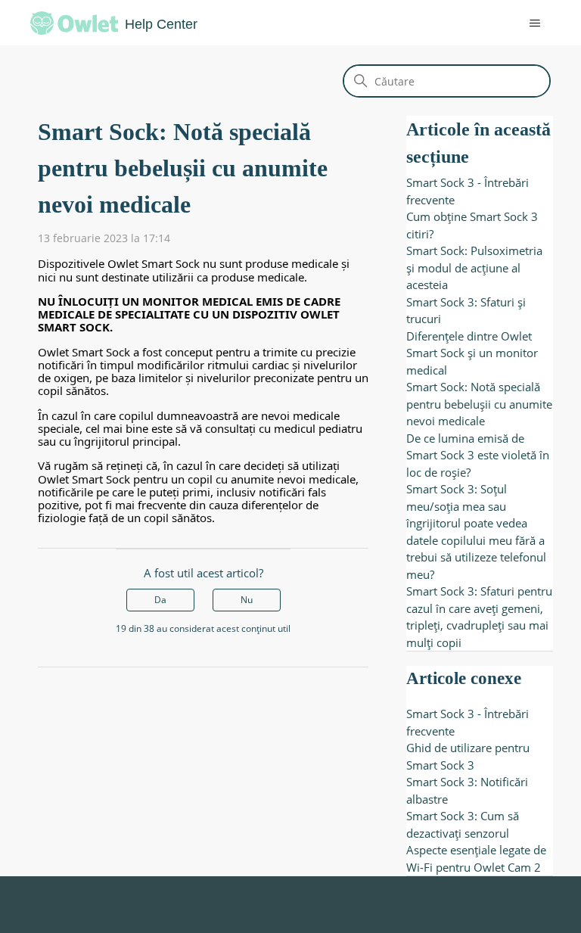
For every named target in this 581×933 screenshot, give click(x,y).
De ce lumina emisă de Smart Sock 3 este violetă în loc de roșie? (477, 455)
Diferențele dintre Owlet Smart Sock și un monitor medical (472, 353)
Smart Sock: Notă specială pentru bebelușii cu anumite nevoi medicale (479, 403)
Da (160, 599)
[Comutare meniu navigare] (524, 23)
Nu (247, 599)
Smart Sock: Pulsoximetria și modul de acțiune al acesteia (474, 267)
